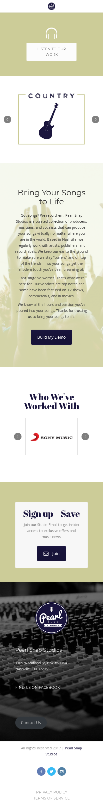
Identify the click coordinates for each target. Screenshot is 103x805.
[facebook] (41, 771)
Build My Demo (51, 337)
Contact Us (31, 722)
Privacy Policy (51, 792)
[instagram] (62, 771)
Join (56, 553)
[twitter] (51, 771)
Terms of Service (51, 798)
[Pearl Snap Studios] (52, 6)
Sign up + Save (51, 513)
